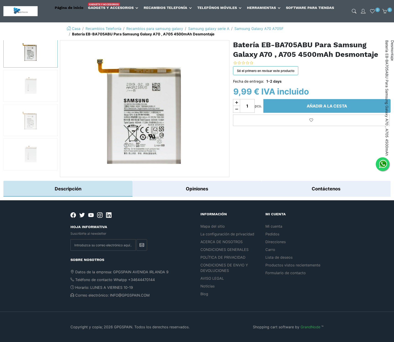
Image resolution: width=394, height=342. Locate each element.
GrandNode (310, 327)
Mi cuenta (273, 226)
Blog (204, 294)
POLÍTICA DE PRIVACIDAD (223, 257)
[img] (354, 11)
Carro (270, 249)
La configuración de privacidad (227, 234)
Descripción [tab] (68, 189)
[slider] (246, 62)
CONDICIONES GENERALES (224, 249)
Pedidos (272, 234)
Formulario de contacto (285, 273)
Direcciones (275, 241)
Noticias (207, 286)
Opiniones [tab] (197, 189)
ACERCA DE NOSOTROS (221, 241)
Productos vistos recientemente (292, 265)
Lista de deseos (279, 257)
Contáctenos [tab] (326, 189)
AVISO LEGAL (212, 278)
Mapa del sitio (212, 226)
